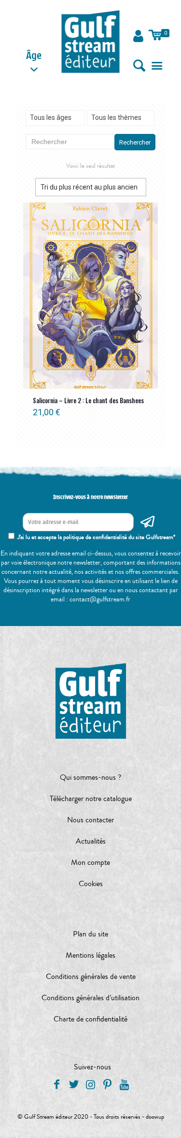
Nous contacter (90, 820)
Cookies (91, 883)
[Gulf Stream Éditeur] (91, 41)
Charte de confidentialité (90, 1019)
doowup (155, 1116)
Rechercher (135, 142)
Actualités (91, 841)
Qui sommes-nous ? (90, 777)
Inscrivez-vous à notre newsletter (90, 497)
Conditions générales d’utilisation (90, 997)
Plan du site (90, 934)
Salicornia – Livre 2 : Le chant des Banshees (88, 400)
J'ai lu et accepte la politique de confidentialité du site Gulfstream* (96, 537)
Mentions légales (90, 955)
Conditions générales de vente (91, 976)
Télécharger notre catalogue (91, 798)
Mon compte (90, 862)
